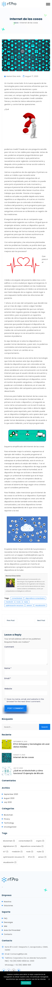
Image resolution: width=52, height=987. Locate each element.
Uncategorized (10, 827)
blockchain (9, 841)
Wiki (5, 926)
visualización (40, 605)
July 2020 (8, 802)
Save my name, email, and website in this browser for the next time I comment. (25, 700)
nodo (18, 602)
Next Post (41, 620)
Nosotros (7, 901)
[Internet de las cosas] (6, 758)
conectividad (17, 598)
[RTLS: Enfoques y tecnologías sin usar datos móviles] (6, 744)
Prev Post (11, 620)
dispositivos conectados (35, 598)
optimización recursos (14, 605)
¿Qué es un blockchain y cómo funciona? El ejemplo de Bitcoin (28, 772)
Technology (9, 823)
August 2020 (9, 798)
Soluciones (8, 905)
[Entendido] (49, 979)
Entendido (26, 983)
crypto (40, 841)
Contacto (8, 934)
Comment (9, 647)
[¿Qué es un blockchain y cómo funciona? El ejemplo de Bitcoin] (6, 771)
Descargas (8, 922)
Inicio (16, 23)
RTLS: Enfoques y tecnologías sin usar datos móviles (31, 745)
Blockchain (8, 815)
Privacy (7, 819)
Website (8, 689)
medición (9, 602)
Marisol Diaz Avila (13, 76)
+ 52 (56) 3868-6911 (22, 965)
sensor (29, 605)
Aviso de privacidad (12, 930)
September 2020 (11, 794)
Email (7, 678)
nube (26, 602)
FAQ (5, 918)
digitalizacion (10, 846)
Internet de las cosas (23, 757)
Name (7, 668)
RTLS (31, 857)
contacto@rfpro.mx (18, 954)
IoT (5, 851)
